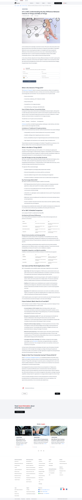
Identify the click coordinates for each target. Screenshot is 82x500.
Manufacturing (17, 471)
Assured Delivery (28, 461)
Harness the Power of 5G (30, 471)
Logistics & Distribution (18, 469)
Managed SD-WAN (41, 471)
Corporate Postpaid (42, 463)
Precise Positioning (42, 475)
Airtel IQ (16, 491)
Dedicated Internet (42, 465)
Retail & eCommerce (18, 475)
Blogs (20, 5)
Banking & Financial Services (19, 463)
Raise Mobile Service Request (31, 493)
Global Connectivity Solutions (30, 469)
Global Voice (41, 467)
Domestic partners (62, 461)
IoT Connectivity (41, 469)
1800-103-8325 (45, 491)
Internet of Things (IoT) (28, 90)
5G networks (35, 341)
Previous (24, 393)
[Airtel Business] (17, 3)
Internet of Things (24, 5)
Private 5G (28, 475)
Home (15, 5)
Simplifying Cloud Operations (30, 477)
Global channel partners (63, 463)
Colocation (40, 461)
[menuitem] (32, 3)
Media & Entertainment (18, 473)
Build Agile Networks (29, 463)
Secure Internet (41, 479)
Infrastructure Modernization (30, 473)
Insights (18, 5)
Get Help (28, 489)
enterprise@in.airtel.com (44, 489)
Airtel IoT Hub (17, 493)
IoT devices (24, 124)
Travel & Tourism (17, 479)
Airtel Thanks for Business (18, 489)
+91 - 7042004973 (45, 493)
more (45, 443)
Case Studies (51, 463)
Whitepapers (51, 465)
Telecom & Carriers (17, 477)
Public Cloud (41, 477)
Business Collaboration (29, 465)
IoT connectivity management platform (32, 357)
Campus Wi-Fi (41, 473)
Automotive (16, 461)
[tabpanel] (23, 436)
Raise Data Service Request (31, 491)
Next (57, 393)
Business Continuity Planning (30, 467)
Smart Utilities (28, 479)
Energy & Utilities (17, 465)
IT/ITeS (16, 467)
